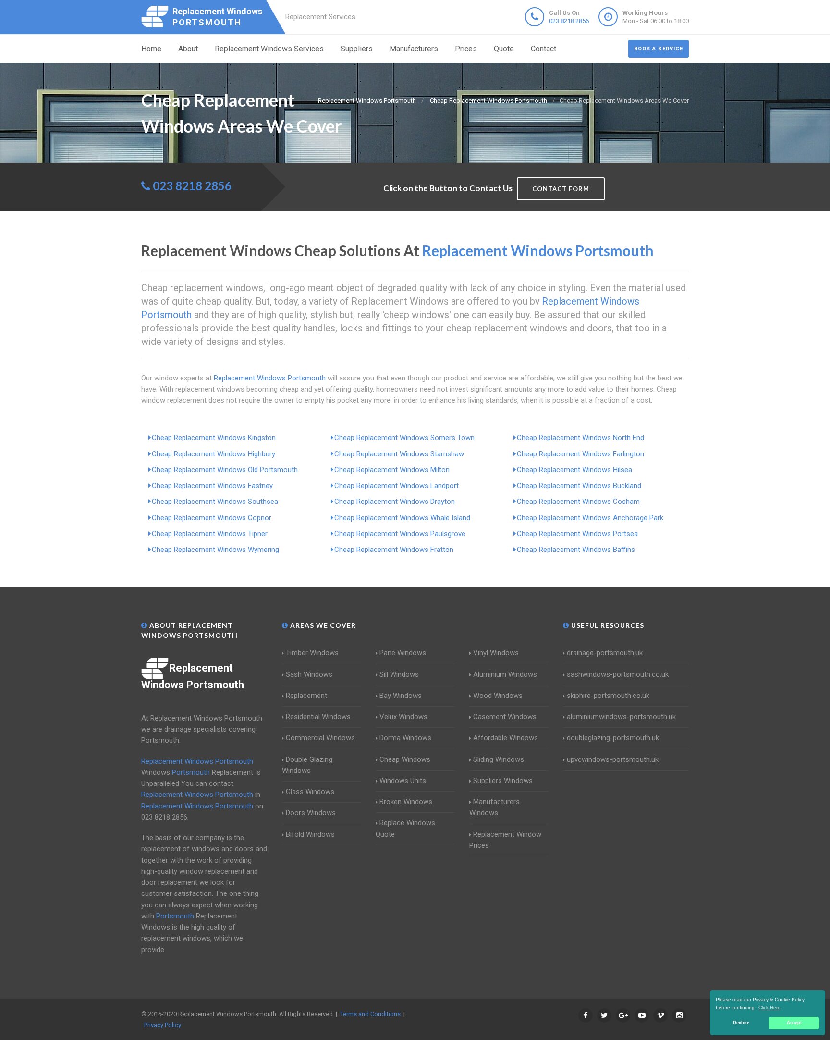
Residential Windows (318, 716)
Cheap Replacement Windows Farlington (580, 454)
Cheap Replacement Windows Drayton (394, 501)
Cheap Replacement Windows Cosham (578, 501)
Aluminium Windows (505, 674)
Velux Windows (403, 716)
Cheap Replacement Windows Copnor (211, 518)
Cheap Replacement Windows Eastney (212, 485)
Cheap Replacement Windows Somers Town (404, 437)
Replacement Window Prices (505, 840)
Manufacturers (414, 48)
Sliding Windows (498, 759)
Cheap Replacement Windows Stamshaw (399, 454)
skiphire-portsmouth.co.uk (608, 695)
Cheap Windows (404, 759)
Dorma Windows (405, 738)
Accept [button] (794, 1022)
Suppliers (357, 48)
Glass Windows (310, 791)
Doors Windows (311, 812)
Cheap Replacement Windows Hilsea (574, 469)
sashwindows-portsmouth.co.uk (618, 674)
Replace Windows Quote (405, 828)
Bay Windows (400, 695)
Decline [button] (741, 1022)
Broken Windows (405, 801)
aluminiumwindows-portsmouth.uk (621, 716)
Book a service (658, 49)
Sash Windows (309, 674)
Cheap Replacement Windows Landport (396, 485)
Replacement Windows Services (269, 48)
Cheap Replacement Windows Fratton (393, 549)
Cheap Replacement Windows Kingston (214, 437)
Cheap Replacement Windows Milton (392, 469)
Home (151, 48)
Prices (466, 48)
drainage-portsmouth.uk (605, 652)
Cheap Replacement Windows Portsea (577, 533)
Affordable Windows (505, 738)
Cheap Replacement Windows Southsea (215, 501)
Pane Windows (402, 652)
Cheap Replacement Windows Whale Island (402, 518)
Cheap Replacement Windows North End (580, 437)
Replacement (306, 695)
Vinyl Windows (496, 652)
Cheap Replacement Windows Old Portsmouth (225, 469)
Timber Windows (312, 652)
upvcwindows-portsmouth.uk (613, 759)
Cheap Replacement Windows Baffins (576, 549)
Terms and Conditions (370, 1013)
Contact (543, 48)
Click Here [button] (769, 1007)
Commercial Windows (320, 738)
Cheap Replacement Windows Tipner (210, 533)
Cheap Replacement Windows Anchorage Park (590, 518)
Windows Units (402, 780)
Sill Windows (399, 674)
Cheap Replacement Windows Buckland (579, 485)
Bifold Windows (310, 834)
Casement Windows (505, 716)
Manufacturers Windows (494, 807)
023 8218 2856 (569, 20)
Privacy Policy (162, 1024)
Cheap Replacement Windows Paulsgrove (399, 533)
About (188, 48)
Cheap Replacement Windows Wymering (215, 549)
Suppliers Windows (503, 780)
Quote (504, 48)
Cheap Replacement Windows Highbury (213, 454)
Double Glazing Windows (307, 765)
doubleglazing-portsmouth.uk (613, 738)
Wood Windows (498, 695)
